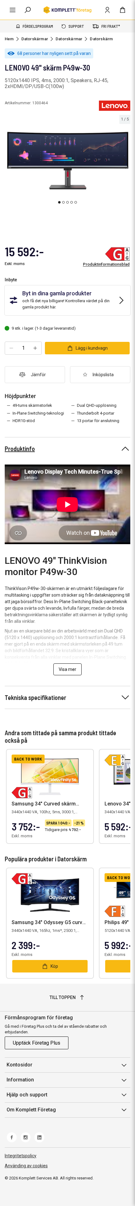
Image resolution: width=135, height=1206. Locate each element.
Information (20, 1080)
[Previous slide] (10, 161)
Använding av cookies (26, 1165)
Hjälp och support (27, 1095)
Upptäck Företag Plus (36, 1043)
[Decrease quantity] (11, 348)
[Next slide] (124, 161)
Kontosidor (19, 1065)
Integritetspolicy (20, 1155)
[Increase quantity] (35, 348)
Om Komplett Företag (31, 1110)
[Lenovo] (114, 105)
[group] (67, 160)
